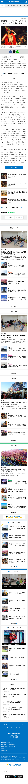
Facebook (12, 737)
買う (18, 5)
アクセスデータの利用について (8, 746)
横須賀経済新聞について (7, 742)
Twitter (16, 737)
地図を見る (14, 167)
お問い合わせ (5, 748)
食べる (7, 5)
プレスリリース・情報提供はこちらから (10, 744)
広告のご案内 (5, 750)
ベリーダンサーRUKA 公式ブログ (11, 207)
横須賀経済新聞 (14, 2)
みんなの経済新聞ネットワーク (14, 765)
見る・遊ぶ (13, 5)
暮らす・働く (22, 5)
